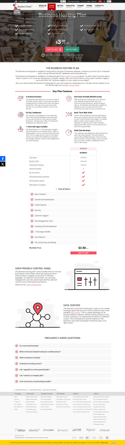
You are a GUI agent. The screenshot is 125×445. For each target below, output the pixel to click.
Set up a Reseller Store (98, 414)
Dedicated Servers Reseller (47, 404)
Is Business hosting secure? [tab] (31, 364)
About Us (16, 399)
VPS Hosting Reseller (46, 399)
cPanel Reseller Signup (31, 412)
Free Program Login (31, 404)
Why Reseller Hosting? (62, 397)
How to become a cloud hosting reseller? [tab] (35, 381)
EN (108, 1)
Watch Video (71, 49)
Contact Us (17, 402)
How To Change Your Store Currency (82, 407)
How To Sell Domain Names (100, 399)
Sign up (94, 1)
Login (88, 1)
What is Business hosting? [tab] (30, 358)
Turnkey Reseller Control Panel (100, 412)
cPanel (89, 6)
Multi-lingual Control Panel (79, 399)
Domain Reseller (45, 407)
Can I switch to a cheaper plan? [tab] (32, 375)
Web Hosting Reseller (46, 397)
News (15, 397)
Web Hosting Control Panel (63, 407)
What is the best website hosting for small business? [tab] (40, 352)
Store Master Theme (61, 402)
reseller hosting (71, 76)
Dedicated (70, 6)
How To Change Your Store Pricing (81, 404)
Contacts (99, 6)
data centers (75, 313)
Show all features (64, 189)
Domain (80, 6)
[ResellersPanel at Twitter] (2, 164)
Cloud (51, 6)
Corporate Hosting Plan (99, 407)
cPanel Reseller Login (31, 407)
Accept (113, 442)
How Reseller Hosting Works (63, 399)
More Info (104, 442)
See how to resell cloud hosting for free (64, 55)
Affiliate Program (30, 402)
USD (62, 1)
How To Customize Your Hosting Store (82, 409)
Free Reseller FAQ (18, 407)
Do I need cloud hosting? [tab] (29, 346)
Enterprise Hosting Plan (99, 409)
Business (83, 153)
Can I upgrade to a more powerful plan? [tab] (35, 370)
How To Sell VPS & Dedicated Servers (82, 402)
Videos (16, 409)
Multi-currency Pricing (62, 404)
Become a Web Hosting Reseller (101, 397)
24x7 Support (17, 404)
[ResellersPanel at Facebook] (2, 158)
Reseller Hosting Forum (32, 397)
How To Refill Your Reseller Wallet (81, 412)
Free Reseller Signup (31, 409)
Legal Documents (19, 435)
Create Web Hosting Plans (100, 417)
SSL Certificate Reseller (46, 409)
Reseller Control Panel (70, 85)
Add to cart (52, 49)
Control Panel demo (34, 285)
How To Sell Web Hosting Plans (101, 402)
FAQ (100, 1)
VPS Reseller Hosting (98, 424)
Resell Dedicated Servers (99, 422)
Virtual (60, 6)
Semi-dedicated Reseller (46, 402)
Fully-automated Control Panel (80, 397)
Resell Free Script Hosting (99, 419)
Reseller (42, 6)
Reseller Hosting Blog (31, 399)
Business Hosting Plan (99, 404)
